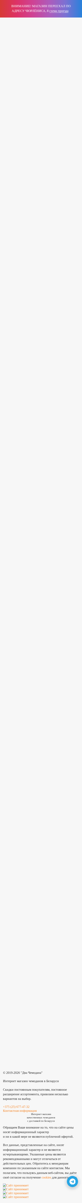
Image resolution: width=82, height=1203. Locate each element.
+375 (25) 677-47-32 (16, 1106)
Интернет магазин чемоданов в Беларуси (31, 1081)
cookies (46, 1177)
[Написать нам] (72, 1181)
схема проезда (58, 11)
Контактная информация (20, 1110)
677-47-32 (25, 35)
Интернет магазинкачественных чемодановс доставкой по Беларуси (58, 35)
